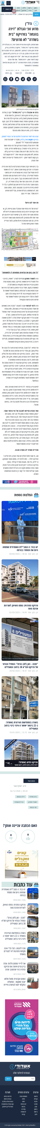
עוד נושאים (8, 9)
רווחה (23, 1101)
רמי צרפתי (33, 807)
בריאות (30, 8)
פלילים (24, 8)
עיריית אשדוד (19, 802)
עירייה (29, 11)
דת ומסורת (17, 11)
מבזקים (36, 14)
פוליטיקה (24, 11)
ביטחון (35, 8)
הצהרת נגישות (7, 1099)
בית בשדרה (33, 797)
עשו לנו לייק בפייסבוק (7, 1107)
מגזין (36, 1107)
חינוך (35, 11)
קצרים (23, 1114)
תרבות (35, 1101)
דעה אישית (23, 1104)
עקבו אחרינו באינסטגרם (8, 1104)
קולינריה (23, 1109)
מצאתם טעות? (31, 781)
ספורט (35, 1104)
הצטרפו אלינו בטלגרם (7, 1101)
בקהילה (36, 1099)
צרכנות (23, 1107)
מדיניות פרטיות (7, 1096)
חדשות (36, 1096)
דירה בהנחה (21, 797)
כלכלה (18, 8)
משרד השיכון (32, 802)
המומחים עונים (23, 1096)
